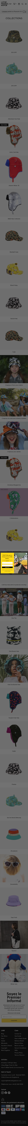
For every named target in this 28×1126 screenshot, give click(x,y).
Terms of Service (9, 571)
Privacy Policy (6, 571)
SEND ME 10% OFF (7, 567)
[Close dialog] (26, 553)
